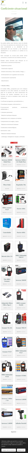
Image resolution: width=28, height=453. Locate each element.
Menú (25, 2)
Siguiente (13, 432)
